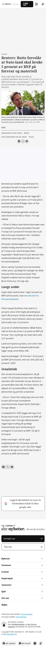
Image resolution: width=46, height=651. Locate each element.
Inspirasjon (7, 578)
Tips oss (8, 546)
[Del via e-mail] (26, 141)
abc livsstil (26, 643)
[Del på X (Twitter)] (23, 141)
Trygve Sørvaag (26, 614)
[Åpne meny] (36, 4)
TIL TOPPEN (7, 526)
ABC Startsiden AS (10, 634)
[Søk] (43, 4)
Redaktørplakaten (18, 624)
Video (4, 604)
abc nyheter (10, 643)
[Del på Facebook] (19, 141)
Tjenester (6, 585)
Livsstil (5, 571)
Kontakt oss (9, 538)
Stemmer (6, 565)
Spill (3, 591)
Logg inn (25, 4)
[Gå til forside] (10, 4)
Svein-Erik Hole (21, 617)
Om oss (5, 598)
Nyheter (5, 558)
